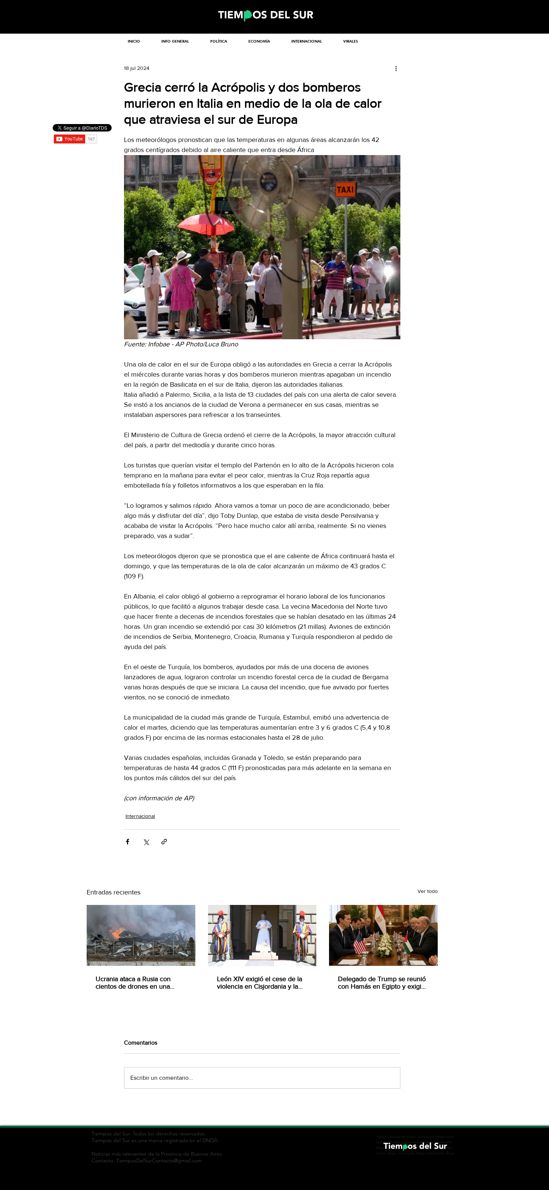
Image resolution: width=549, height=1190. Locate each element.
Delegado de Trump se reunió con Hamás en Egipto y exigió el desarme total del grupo (382, 982)
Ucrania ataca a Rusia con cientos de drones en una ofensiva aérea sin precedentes (133, 982)
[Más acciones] (395, 68)
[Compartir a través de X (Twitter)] (145, 841)
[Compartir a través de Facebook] (127, 841)
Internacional (140, 816)
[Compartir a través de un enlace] (164, 841)
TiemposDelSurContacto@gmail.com (159, 1160)
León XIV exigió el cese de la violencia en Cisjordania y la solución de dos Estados (259, 982)
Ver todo (428, 891)
